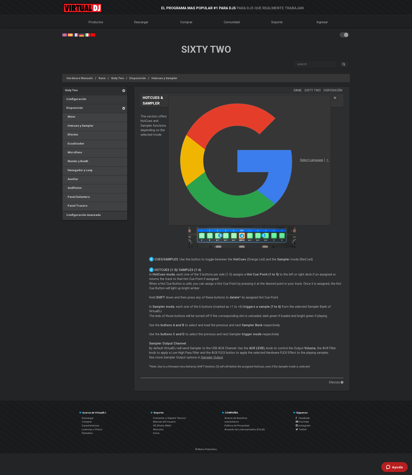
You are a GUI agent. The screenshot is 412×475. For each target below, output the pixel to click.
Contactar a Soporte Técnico (169, 418)
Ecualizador (74, 143)
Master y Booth (76, 161)
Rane (102, 78)
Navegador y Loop (78, 170)
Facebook (303, 418)
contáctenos (231, 421)
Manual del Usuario (164, 421)
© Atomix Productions (206, 449)
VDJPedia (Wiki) (162, 425)
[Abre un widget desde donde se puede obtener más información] (394, 467)
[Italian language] (87, 35)
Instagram (304, 425)
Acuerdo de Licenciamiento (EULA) (244, 429)
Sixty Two (117, 78)
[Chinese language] (93, 35)
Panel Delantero (77, 196)
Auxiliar (71, 179)
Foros (156, 433)
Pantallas (87, 433)
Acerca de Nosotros (235, 418)
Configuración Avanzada (83, 215)
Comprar (186, 22)
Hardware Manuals (80, 78)
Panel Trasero (76, 205)
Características (90, 425)
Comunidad (232, 22)
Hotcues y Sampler (164, 78)
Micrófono (73, 152)
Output (212, 357)
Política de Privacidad (236, 425)
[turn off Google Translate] (335, 98)
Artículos (158, 429)
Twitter (302, 429)
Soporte (277, 22)
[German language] (81, 35)
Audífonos (73, 187)
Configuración (75, 99)
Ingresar (322, 22)
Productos (96, 22)
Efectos (71, 134)
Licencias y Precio (92, 429)
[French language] (76, 35)
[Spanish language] (70, 35)
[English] (64, 35)
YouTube (303, 421)
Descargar (141, 22)
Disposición (137, 78)
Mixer (70, 116)
